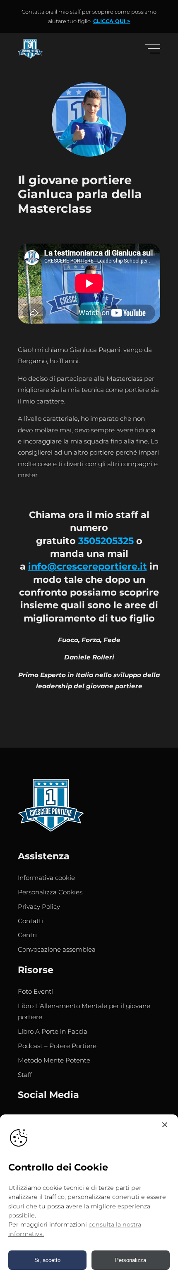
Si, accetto (47, 1260)
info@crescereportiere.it (87, 566)
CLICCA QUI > (111, 21)
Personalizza (130, 1260)
